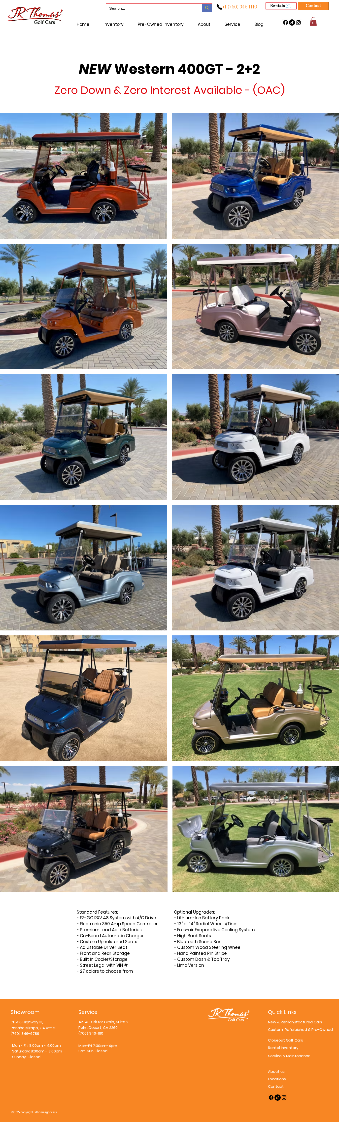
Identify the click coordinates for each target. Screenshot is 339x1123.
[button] (313, 21)
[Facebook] (285, 22)
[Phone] (219, 7)
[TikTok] (292, 22)
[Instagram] (298, 22)
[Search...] (207, 8)
